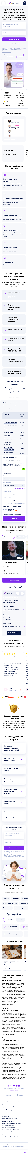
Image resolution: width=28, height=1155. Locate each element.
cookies (9, 1152)
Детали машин (7, 908)
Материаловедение (10, 422)
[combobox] (14, 479)
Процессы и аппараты (8, 443)
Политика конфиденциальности (10, 1118)
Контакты (10, 1139)
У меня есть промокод (14, 43)
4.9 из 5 (21, 697)
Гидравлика (15, 899)
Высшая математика (10, 426)
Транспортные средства (10, 903)
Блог (3, 1137)
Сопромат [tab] (20, 537)
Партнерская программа (8, 1125)
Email (19, 1102)
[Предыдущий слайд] (17, 593)
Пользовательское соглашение (9, 1113)
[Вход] (24, 3)
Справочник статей (6, 1130)
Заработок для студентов (8, 1128)
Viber (15, 1102)
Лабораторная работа (14, 934)
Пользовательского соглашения (9, 51)
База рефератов (6, 1132)
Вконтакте (10, 1102)
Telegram (4, 1102)
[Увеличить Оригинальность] (23, 501)
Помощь (13, 1111)
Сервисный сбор (6, 1111)
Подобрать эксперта (14, 39)
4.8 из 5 (6, 697)
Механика (7, 436)
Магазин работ (16, 1130)
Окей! (24, 1152)
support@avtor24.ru (14, 1090)
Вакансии (4, 1139)
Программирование (10, 439)
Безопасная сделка (18, 1109)
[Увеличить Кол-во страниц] (23, 494)
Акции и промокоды (7, 1107)
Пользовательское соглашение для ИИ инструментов (11, 1115)
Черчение (6, 899)
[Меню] (3, 3)
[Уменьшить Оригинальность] (5, 501)
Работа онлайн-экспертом (8, 1123)
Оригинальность (7, 497)
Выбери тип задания (8, 476)
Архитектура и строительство (9, 448)
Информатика (8, 432)
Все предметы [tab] (8, 537)
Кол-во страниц (7, 491)
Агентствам (19, 1123)
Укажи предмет (7, 482)
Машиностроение (10, 429)
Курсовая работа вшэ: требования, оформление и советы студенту (11, 965)
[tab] (9, 920)
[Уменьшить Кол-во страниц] (5, 494)
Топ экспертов (20, 1137)
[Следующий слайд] (22, 593)
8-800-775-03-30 (14, 1086)
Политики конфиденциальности (17, 856)
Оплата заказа (16, 1107)
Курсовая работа (12, 927)
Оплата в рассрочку (7, 1109)
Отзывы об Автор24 (10, 1137)
